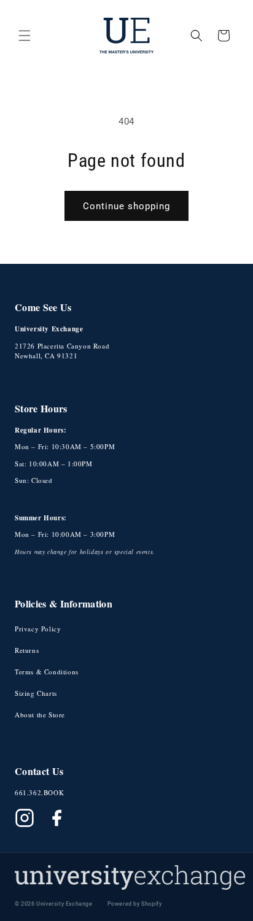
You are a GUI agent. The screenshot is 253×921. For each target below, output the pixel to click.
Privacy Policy (38, 628)
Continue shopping (126, 206)
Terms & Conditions (47, 671)
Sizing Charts (36, 693)
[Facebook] (56, 818)
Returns (27, 650)
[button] (24, 35)
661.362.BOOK (39, 792)
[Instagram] (24, 818)
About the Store (40, 714)
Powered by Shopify (134, 904)
